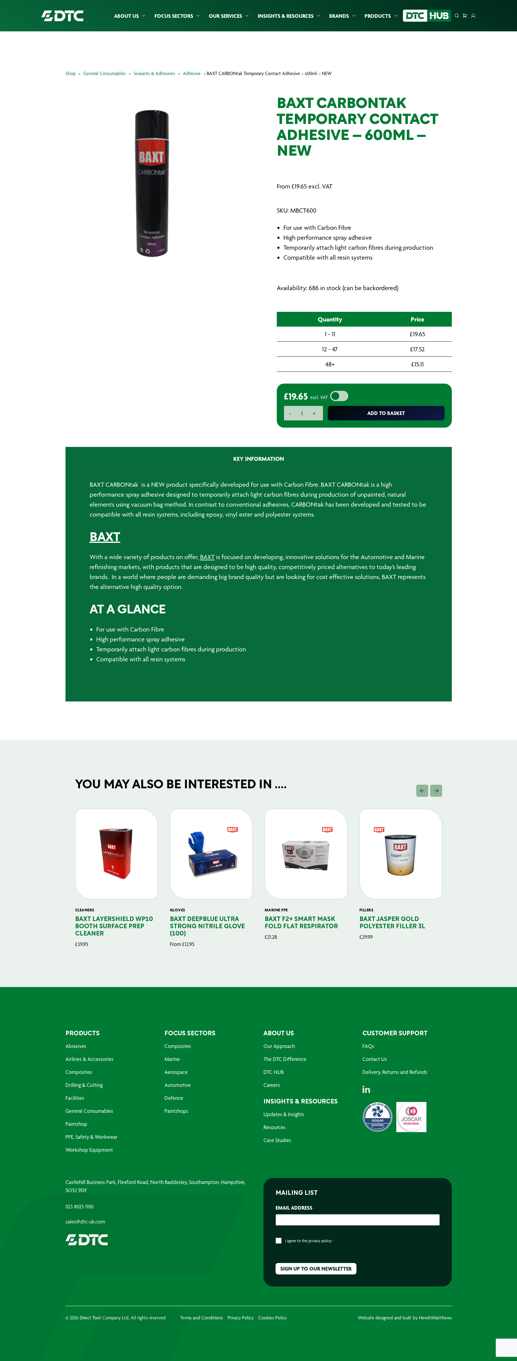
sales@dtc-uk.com (85, 1221)
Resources (274, 1127)
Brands (339, 16)
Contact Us (374, 1059)
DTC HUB (273, 1072)
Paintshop (76, 1124)
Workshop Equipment (89, 1150)
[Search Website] (457, 16)
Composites (78, 1072)
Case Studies (277, 1140)
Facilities (74, 1098)
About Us (126, 16)
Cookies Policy (272, 1318)
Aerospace (176, 1072)
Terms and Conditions (201, 1318)
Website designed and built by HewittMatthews (405, 1318)
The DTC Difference (284, 1059)
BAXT (105, 537)
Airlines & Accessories (89, 1059)
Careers (271, 1085)
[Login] (473, 15)
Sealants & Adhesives (154, 73)
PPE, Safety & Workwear (91, 1137)
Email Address (296, 1207)
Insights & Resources (286, 16)
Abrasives (75, 1046)
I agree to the (309, 1240)
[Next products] (436, 791)
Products (378, 16)
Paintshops (176, 1111)
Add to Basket (386, 413)
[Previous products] (422, 791)
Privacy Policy (241, 1318)
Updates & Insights (283, 1114)
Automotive (177, 1085)
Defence (173, 1098)
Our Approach (279, 1046)
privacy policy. (320, 1240)
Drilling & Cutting (84, 1085)
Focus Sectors (174, 16)
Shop (70, 73)
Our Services (225, 16)
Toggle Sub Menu (143, 16)
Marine (172, 1059)
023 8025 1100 (79, 1206)
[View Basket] (465, 16)
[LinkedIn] (366, 1089)
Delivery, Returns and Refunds (394, 1072)
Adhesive (192, 73)
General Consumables (104, 73)
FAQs (368, 1046)
